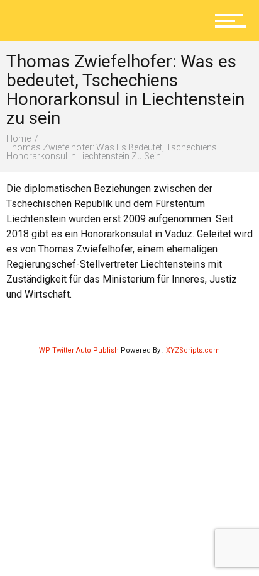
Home (18, 138)
